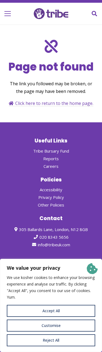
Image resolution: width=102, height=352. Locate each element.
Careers (51, 166)
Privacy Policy (51, 197)
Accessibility (51, 189)
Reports (51, 158)
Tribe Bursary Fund (51, 151)
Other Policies (51, 205)
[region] (51, 305)
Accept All (51, 310)
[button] (7, 13)
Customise (51, 325)
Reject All (51, 340)
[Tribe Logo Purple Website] (51, 13)
